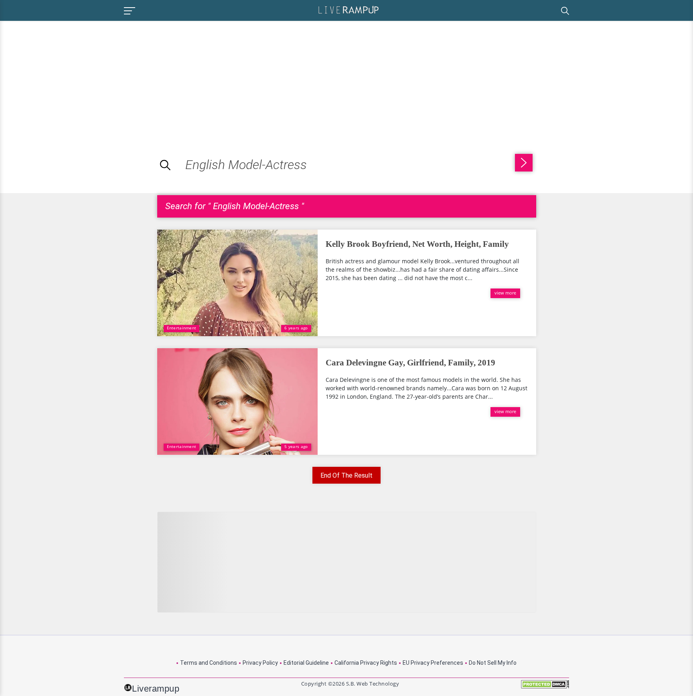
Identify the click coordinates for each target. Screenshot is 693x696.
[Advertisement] (67, 77)
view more (505, 293)
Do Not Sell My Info (493, 663)
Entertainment (182, 328)
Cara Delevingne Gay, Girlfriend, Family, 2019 (410, 362)
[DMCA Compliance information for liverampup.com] (545, 687)
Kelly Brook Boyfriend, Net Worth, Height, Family (417, 244)
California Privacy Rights (365, 663)
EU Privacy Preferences (433, 663)
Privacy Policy (260, 663)
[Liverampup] (348, 9)
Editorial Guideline (306, 663)
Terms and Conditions (208, 663)
